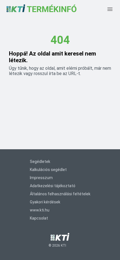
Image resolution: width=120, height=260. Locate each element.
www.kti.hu (39, 210)
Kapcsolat (39, 218)
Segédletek (40, 161)
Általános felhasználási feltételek (60, 194)
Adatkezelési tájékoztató (52, 186)
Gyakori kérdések (45, 202)
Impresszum (41, 177)
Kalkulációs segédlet (48, 169)
